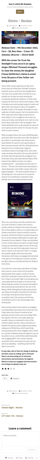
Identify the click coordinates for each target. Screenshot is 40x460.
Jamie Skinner (13, 25)
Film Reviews (18, 28)
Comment (32, 450)
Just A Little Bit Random (20, 4)
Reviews (25, 28)
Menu (21, 11)
